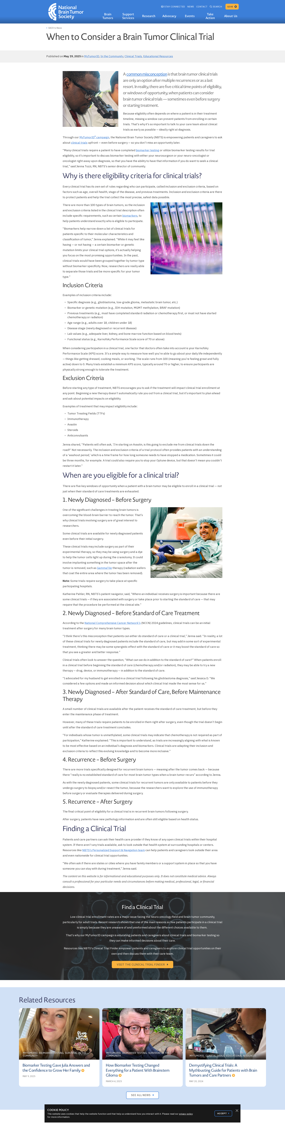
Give (230, 6)
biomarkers (129, 215)
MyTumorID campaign (94, 137)
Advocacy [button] (169, 16)
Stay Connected (174, 6)
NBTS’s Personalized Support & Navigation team (113, 850)
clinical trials (79, 142)
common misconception (146, 74)
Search (217, 6)
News (190, 6)
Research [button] (148, 16)
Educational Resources (158, 56)
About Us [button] (230, 16)
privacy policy (186, 1113)
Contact (201, 6)
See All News (141, 1095)
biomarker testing (147, 150)
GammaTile (104, 568)
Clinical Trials (133, 56)
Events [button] (190, 16)
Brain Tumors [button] (107, 16)
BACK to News (55, 28)
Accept (222, 1113)
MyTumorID (91, 56)
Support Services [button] (128, 16)
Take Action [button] (210, 16)
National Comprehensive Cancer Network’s (112, 623)
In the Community (111, 56)
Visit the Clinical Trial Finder (141, 964)
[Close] (236, 1110)
